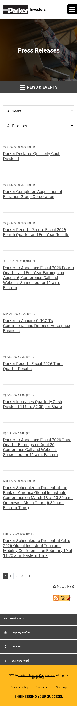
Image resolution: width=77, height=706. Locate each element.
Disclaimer (42, 687)
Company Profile (19, 632)
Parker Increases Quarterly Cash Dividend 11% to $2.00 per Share (32, 404)
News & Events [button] (41, 87)
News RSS (63, 586)
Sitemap (61, 687)
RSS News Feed (19, 660)
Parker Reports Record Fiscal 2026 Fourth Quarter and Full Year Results (36, 232)
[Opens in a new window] (62, 597)
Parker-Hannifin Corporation (36, 675)
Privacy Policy (19, 687)
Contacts (15, 646)
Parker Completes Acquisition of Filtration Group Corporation (32, 194)
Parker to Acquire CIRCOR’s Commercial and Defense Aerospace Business (36, 325)
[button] (72, 9)
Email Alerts (16, 618)
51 (23, 576)
